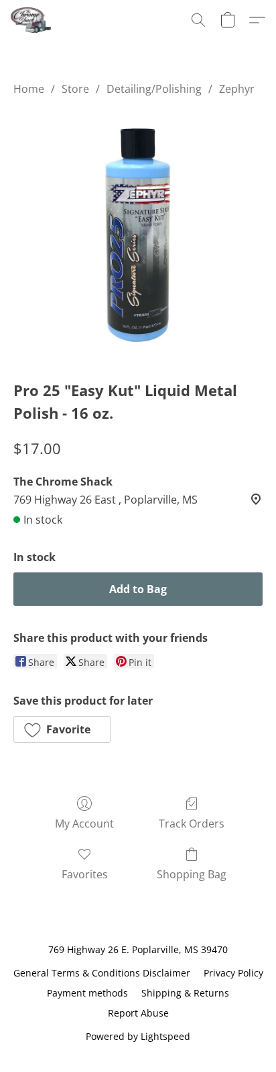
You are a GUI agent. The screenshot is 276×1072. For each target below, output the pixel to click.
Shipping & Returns (185, 993)
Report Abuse (138, 1013)
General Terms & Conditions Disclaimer (101, 972)
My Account (84, 823)
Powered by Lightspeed (138, 1036)
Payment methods (87, 993)
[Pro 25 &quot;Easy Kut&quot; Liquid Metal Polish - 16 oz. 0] (138, 235)
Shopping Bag (191, 874)
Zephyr (237, 88)
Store (75, 88)
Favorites (85, 874)
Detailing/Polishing (154, 88)
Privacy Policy (233, 972)
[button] (32, 20)
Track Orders (191, 823)
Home (28, 88)
